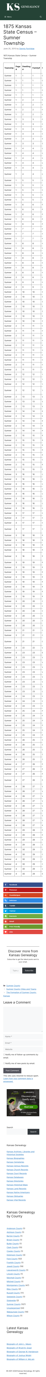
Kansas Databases (15, 1177)
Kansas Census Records (17, 1166)
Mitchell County (14, 1281)
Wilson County (13, 1316)
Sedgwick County (14, 1297)
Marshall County (14, 1278)
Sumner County (13, 986)
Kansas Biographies (15, 1158)
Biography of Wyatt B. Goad (19, 1348)
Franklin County (14, 1262)
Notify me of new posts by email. (20, 1063)
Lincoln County (13, 1274)
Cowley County (13, 1251)
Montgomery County (16, 1285)
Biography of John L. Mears (19, 1344)
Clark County (12, 1247)
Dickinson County (14, 1255)
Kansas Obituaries (15, 1196)
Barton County (13, 1236)
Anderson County (14, 1228)
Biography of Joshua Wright (19, 1355)
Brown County (13, 1240)
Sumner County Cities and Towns (21, 989)
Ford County (12, 1259)
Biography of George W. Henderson (22, 1352)
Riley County (12, 1289)
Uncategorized (13, 1308)
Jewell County (13, 1266)
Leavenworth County (16, 1270)
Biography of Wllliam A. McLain (20, 1359)
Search (10, 1127)
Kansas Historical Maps (17, 1185)
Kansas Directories (15, 1181)
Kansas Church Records (17, 1170)
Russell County (13, 1293)
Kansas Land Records (16, 1189)
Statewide (11, 1300)
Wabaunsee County (15, 1312)
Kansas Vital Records (16, 1200)
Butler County (13, 1244)
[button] (41, 16)
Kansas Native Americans (18, 1192)
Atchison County (14, 1232)
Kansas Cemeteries (15, 1162)
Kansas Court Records (17, 1173)
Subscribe (29, 970)
